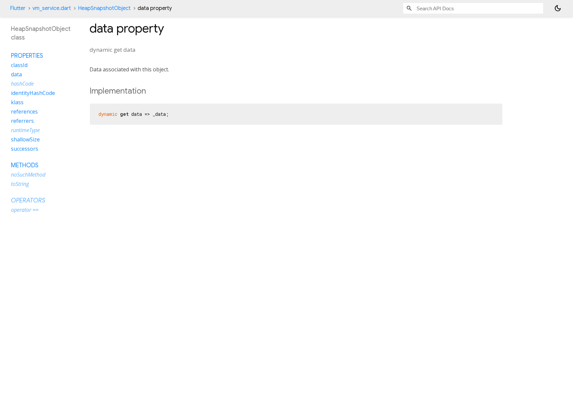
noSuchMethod (28, 174)
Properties (27, 55)
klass (17, 102)
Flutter (18, 8)
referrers (22, 120)
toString (20, 184)
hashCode (22, 83)
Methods (24, 165)
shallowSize (25, 139)
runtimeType (25, 130)
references (24, 111)
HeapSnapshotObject (104, 8)
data (16, 74)
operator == (24, 209)
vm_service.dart (51, 8)
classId (19, 65)
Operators (28, 200)
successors (24, 148)
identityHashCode (33, 93)
